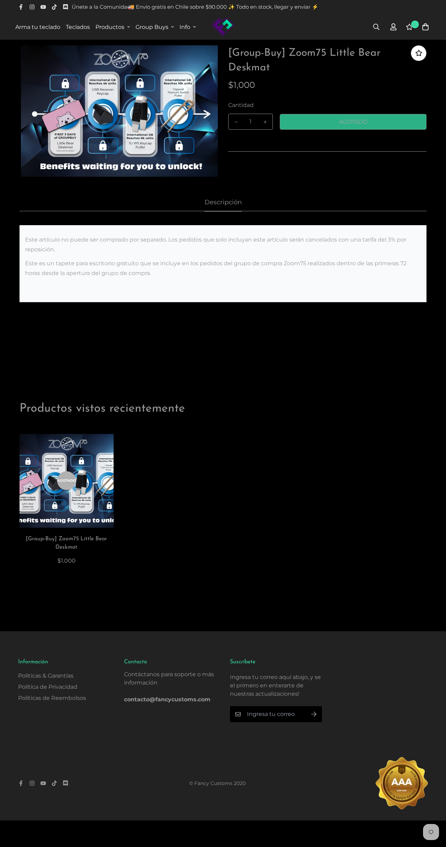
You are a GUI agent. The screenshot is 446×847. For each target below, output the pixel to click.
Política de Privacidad (47, 687)
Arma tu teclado (37, 27)
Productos (109, 27)
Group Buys (152, 27)
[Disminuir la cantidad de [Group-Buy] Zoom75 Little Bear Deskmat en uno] (236, 122)
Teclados (78, 27)
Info (184, 27)
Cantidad (241, 105)
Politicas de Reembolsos (52, 698)
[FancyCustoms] (223, 27)
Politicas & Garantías (46, 675)
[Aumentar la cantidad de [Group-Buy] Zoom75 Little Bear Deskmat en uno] (264, 122)
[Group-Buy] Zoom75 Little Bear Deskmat (66, 543)
